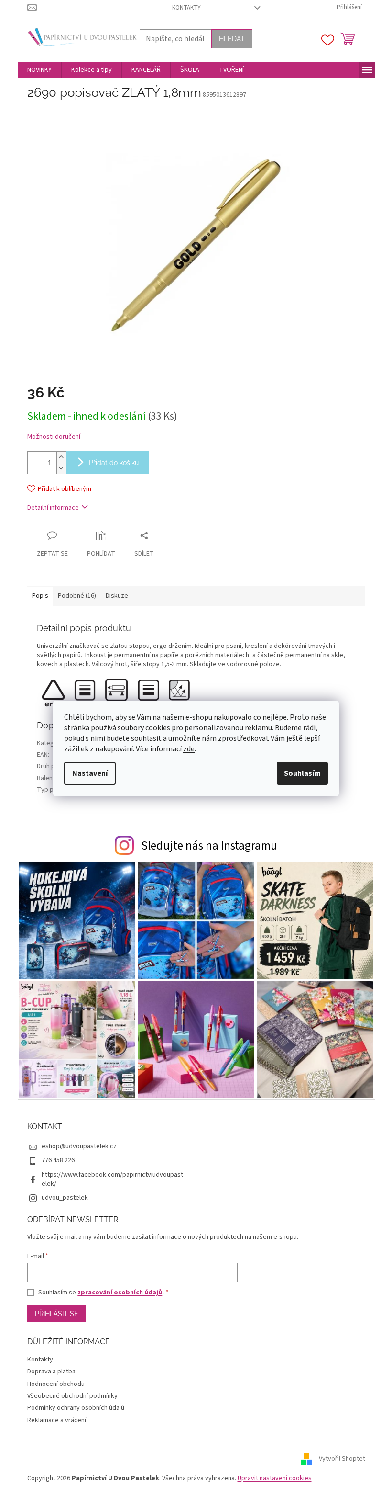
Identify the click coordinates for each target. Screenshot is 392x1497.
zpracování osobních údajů (119, 1292)
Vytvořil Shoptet (342, 1458)
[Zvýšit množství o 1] (61, 457)
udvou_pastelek (65, 1197)
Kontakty (186, 7)
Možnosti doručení (53, 437)
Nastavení (90, 773)
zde (189, 749)
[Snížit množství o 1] (61, 468)
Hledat (232, 39)
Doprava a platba (51, 1371)
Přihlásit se (56, 1313)
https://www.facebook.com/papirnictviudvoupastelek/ (112, 1179)
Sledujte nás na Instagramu (209, 845)
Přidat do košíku (114, 462)
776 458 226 (58, 1160)
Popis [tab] (40, 596)
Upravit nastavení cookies (275, 1478)
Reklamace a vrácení (56, 1420)
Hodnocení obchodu (56, 1384)
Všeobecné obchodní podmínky (72, 1396)
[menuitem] (39, 70)
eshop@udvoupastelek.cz (79, 1146)
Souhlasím (302, 773)
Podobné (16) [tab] (77, 596)
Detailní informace (53, 507)
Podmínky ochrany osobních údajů (75, 1408)
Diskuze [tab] (117, 596)
